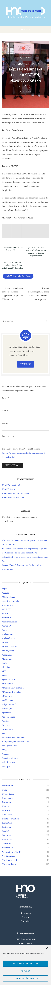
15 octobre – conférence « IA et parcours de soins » (24, 548)
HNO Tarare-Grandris (12, 485)
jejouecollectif (9, 679)
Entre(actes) (8, 650)
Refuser (25, 971)
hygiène (6, 667)
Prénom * (6, 423)
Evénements (7, 798)
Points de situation (10, 818)
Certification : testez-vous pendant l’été (19, 552)
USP (5, 749)
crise (5, 630)
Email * (5, 398)
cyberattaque (9, 634)
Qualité (5, 831)
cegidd (6, 592)
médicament (8, 700)
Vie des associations (11, 860)
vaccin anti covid (10, 758)
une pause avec (10, 745)
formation (7, 658)
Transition (7, 843)
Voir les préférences (25, 978)
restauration (8, 729)
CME (5, 613)
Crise (4, 789)
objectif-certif (9, 704)
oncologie (7, 708)
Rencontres (7, 839)
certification (8, 605)
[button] (46, 948)
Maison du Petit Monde (13, 687)
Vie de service (8, 855)
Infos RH (6, 810)
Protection (6, 827)
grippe (6, 663)
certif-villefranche (11, 601)
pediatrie (7, 712)
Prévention (7, 822)
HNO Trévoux (8, 489)
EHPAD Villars (10, 646)
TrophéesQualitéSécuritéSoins (16, 741)
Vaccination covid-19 (11, 851)
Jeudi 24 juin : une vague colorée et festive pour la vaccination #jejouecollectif (36, 251)
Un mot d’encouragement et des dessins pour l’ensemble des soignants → (38, 294)
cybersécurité (9, 638)
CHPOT (6, 609)
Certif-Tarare (9, 596)
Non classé (7, 814)
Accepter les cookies (25, 963)
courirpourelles (10, 621)
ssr (4, 733)
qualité (6, 720)
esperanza (7, 654)
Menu (27, 29)
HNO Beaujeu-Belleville (13, 497)
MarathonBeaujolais (12, 692)
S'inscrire (25, 364)
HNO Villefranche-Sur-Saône (18, 276)
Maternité (7, 696)
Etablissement (8, 436)
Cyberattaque (8, 793)
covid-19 (7, 625)
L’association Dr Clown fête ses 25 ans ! (13, 249)
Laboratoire (8, 683)
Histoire (5, 806)
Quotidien (25, 58)
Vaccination (7, 847)
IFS (4, 671)
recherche (7, 725)
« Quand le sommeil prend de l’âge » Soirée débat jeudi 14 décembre (12, 265)
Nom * (5, 410)
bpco (5, 588)
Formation (6, 802)
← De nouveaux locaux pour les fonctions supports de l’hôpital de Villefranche (12, 294)
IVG (5, 675)
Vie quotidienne (9, 864)
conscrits (7, 617)
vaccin (6, 753)
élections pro (9, 762)
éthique (6, 766)
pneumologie (9, 716)
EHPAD (6, 642)
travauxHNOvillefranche (14, 737)
